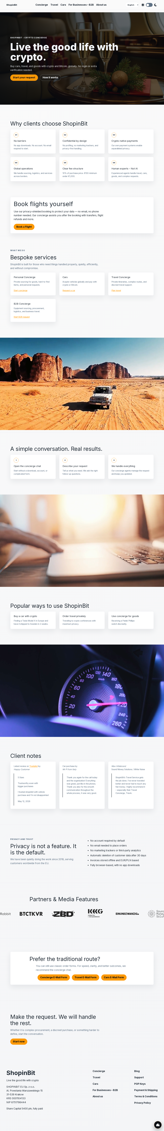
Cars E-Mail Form (114, 977)
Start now (19, 1041)
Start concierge (20, 290)
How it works (50, 77)
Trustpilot (33, 766)
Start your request (24, 77)
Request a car (69, 290)
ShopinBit (11, 5)
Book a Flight (24, 226)
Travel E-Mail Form (85, 977)
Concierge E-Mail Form (53, 977)
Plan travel (116, 290)
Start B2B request (22, 317)
